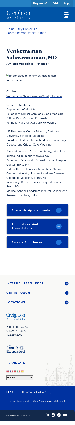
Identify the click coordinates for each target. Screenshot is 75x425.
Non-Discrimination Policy (36, 392)
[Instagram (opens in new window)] (59, 415)
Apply (67, 3)
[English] (8, 372)
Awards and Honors (27, 242)
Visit (56, 3)
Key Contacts (26, 29)
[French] (12, 372)
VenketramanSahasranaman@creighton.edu (34, 96)
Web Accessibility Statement (49, 401)
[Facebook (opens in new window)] (53, 415)
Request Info (40, 3)
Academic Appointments (30, 210)
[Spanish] (23, 372)
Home (10, 29)
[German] (15, 372)
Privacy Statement (19, 401)
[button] (37, 283)
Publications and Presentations (24, 226)
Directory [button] (34, 112)
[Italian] (19, 372)
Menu (66, 17)
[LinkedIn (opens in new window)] (47, 415)
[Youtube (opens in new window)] (65, 415)
